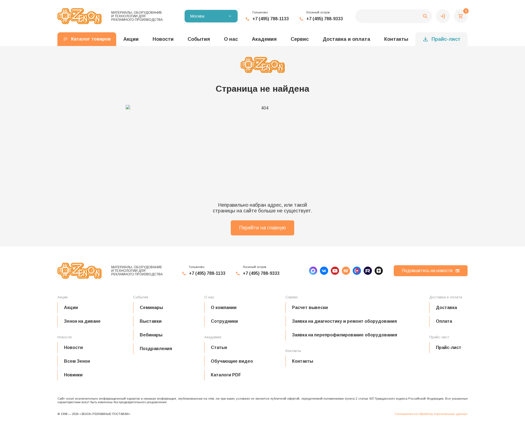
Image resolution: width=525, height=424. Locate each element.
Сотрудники (224, 321)
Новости (73, 347)
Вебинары (151, 335)
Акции (71, 307)
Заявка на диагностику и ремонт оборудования (344, 321)
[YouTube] (335, 271)
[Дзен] (379, 271)
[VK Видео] (357, 271)
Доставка (446, 307)
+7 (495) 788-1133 (270, 18)
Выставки (151, 321)
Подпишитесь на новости (427, 270)
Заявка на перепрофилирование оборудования (344, 335)
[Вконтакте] (324, 271)
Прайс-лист (445, 39)
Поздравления (156, 348)
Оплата (444, 321)
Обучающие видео (232, 361)
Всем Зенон (77, 361)
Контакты (396, 39)
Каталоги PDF (226, 375)
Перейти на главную (262, 227)
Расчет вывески (310, 307)
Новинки (73, 375)
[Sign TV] (346, 271)
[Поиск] (393, 16)
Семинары (151, 307)
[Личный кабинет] (443, 16)
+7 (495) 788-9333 (324, 18)
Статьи (219, 347)
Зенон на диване (82, 321)
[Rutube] (368, 271)
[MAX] (313, 271)
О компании (224, 307)
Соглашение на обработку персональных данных (431, 414)
